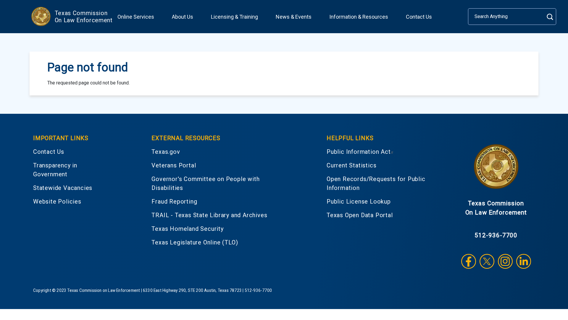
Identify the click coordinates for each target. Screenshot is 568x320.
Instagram (505, 261)
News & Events (294, 17)
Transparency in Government (55, 170)
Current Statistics (351, 165)
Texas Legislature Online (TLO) (194, 242)
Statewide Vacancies (62, 187)
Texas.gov (165, 151)
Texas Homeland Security (187, 228)
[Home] (41, 17)
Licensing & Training (234, 17)
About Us (182, 17)
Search (550, 17)
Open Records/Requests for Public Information (376, 183)
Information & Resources (358, 17)
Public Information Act (359, 151)
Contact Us (419, 17)
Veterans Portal (173, 165)
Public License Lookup (359, 201)
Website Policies (57, 201)
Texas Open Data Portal (360, 215)
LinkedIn (523, 261)
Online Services (135, 17)
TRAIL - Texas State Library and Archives (209, 215)
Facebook (468, 261)
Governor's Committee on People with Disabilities (205, 183)
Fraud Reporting (174, 201)
